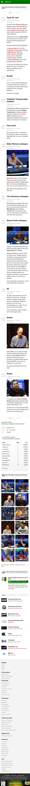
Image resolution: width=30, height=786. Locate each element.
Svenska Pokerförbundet (15, 620)
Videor (3, 667)
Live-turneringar (6, 694)
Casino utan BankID (7, 726)
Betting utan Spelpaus (7, 735)
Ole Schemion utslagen (17, 197)
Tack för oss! (13, 18)
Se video (11, 588)
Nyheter (4, 662)
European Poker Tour (14, 599)
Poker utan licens (6, 683)
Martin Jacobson (6, 678)
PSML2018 (11, 622)
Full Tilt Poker (5, 753)
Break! (10, 76)
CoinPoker (4, 741)
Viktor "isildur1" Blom (7, 676)
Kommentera (10, 22)
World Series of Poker (7, 765)
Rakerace (4, 690)
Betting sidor (5, 733)
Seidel (9, 318)
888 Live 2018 (11, 655)
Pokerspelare (6, 672)
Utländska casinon (6, 722)
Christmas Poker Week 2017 (15, 628)
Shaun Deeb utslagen (17, 221)
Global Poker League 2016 (15, 635)
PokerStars (4, 745)
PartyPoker (4, 755)
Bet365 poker (5, 749)
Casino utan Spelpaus (7, 720)
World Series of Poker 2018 (15, 608)
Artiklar (3, 665)
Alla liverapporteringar (7, 761)
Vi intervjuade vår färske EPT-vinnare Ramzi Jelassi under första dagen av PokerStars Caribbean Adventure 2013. (18, 585)
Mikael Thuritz (5, 674)
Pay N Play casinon (6, 728)
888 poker (4, 743)
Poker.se (7, 2)
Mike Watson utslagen (17, 144)
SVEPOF (4, 769)
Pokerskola (5, 698)
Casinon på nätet (7, 718)
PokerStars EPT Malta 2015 (15, 601)
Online (10, 633)
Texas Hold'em (5, 710)
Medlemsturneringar (7, 688)
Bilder (3, 669)
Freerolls (4, 686)
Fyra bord (11, 126)
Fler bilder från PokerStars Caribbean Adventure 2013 (13, 565)
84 (8, 289)
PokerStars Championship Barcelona (17, 648)
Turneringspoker (6, 706)
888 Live (10, 653)
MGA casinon (5, 724)
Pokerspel (4, 700)
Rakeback (4, 692)
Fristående (11, 640)
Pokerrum (5, 739)
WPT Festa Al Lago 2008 (14, 615)
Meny (2, 2)
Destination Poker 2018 (14, 642)
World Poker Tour (13, 614)
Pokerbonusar (5, 685)
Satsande (4, 702)
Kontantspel (5, 708)
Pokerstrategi (5, 704)
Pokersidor (5, 680)
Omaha (3, 712)
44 (17, 12)
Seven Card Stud (6, 714)
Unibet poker (5, 747)
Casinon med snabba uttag (8, 730)
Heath (9, 374)
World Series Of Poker (14, 606)
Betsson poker (5, 751)
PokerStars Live (13, 646)
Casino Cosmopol (13, 627)
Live (3, 759)
